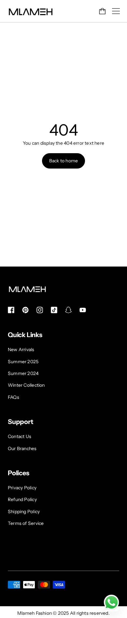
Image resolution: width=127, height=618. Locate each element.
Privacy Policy (22, 488)
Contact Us (19, 436)
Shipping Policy (24, 511)
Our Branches (22, 448)
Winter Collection (26, 385)
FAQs (13, 397)
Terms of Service (26, 523)
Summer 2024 (23, 373)
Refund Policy (22, 499)
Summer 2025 (23, 362)
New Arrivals (21, 349)
